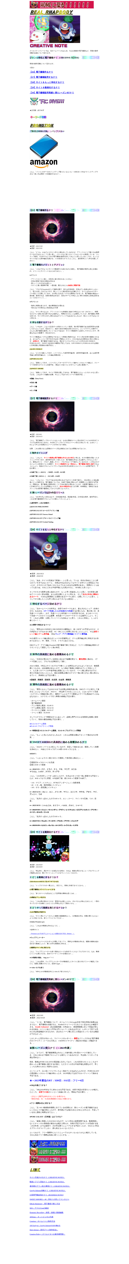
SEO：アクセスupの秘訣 (39, 1208)
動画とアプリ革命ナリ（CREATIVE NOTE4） (47, 1182)
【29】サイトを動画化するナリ (45, 87)
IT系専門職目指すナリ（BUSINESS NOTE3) (47, 1195)
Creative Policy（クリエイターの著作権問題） (47, 1234)
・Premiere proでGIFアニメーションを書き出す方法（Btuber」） (52, 933)
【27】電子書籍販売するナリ (43, 77)
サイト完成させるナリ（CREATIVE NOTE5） (47, 1177)
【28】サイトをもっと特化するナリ (47, 82)
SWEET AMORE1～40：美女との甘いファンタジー (49, 1199)
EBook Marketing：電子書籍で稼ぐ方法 (45, 1204)
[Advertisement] (64, 191)
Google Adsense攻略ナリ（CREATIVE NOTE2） (48, 1190)
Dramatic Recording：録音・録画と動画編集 (46, 1212)
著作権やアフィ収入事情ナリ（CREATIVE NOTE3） (50, 1186)
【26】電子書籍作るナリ (41, 72)
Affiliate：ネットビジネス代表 (41, 1217)
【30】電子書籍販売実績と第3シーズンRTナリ (52, 92)
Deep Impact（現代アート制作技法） (44, 1230)
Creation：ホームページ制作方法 (42, 1221)
